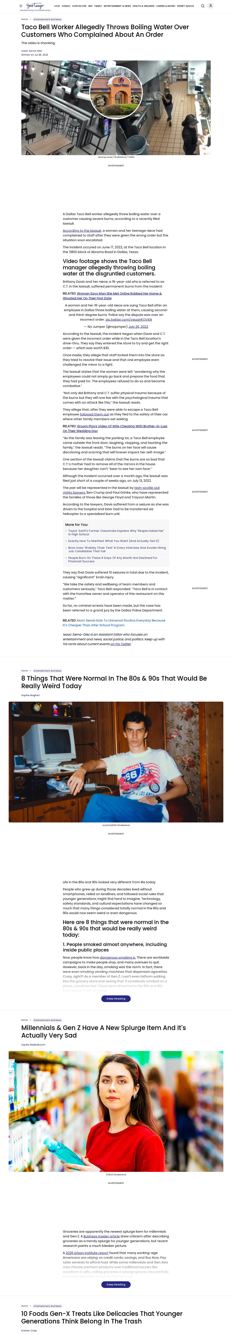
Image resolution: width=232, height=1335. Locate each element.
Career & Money (165, 6)
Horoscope (79, 6)
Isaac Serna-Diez (31, 50)
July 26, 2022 (138, 326)
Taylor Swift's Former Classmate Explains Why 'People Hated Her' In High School (116, 532)
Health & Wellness (143, 6)
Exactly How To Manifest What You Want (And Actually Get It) (113, 541)
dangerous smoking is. (118, 957)
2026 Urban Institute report (87, 1253)
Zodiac (66, 6)
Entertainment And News (47, 19)
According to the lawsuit (82, 230)
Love (57, 6)
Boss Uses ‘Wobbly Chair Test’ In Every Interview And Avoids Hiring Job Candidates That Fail (117, 549)
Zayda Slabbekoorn (33, 1044)
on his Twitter (120, 644)
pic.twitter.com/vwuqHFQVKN (129, 319)
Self (90, 6)
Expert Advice (185, 6)
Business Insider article (101, 1236)
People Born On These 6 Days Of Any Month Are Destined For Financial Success (113, 559)
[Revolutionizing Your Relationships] (35, 6)
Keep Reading (116, 998)
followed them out (94, 414)
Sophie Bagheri (30, 695)
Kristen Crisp (29, 1330)
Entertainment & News (117, 6)
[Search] (202, 5)
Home (24, 19)
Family (98, 6)
